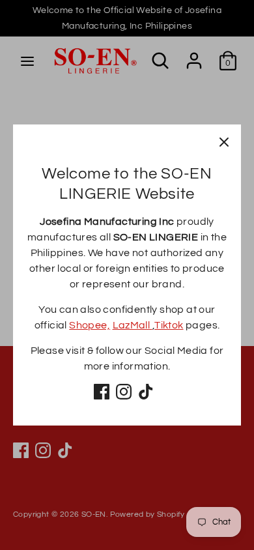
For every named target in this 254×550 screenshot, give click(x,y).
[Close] (224, 141)
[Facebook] (101, 391)
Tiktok (168, 325)
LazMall (132, 325)
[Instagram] (124, 391)
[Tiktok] (146, 391)
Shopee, (89, 325)
